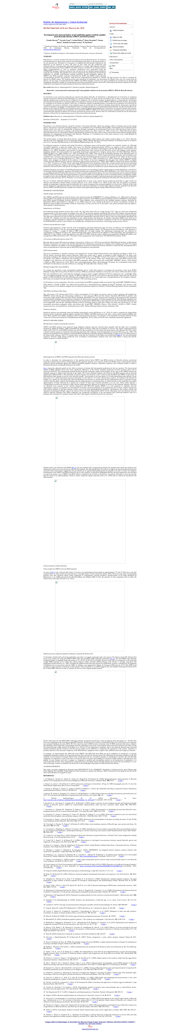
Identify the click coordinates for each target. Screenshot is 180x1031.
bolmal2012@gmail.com (90, 1029)
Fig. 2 (74, 467)
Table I (119, 335)
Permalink (115, 72)
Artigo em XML (117, 37)
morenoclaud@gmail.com (52, 49)
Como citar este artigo (120, 43)
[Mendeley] (110, 66)
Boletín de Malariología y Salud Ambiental (65, 22)
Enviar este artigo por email (122, 53)
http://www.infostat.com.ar (88, 856)
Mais (113, 66)
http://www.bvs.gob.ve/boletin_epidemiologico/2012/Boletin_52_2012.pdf (68, 800)
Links (120, 780)
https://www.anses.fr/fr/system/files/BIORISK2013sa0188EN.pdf (101, 866)
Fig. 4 (112, 659)
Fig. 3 (53, 572)
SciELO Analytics (118, 30)
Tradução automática (120, 50)
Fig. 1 (45, 368)
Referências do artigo (120, 40)
